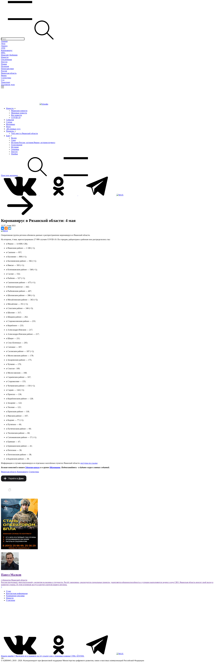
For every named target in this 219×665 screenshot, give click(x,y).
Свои (13, 140)
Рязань (4, 75)
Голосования (16, 145)
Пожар (4, 64)
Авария (4, 41)
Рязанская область (8, 73)
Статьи (9, 122)
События (10, 120)
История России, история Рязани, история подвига (33, 142)
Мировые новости (19, 113)
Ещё (8, 136)
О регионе (10, 600)
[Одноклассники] (6, 228)
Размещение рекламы (15, 596)
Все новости (16, 115)
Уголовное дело (8, 85)
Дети (3, 44)
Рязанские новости (19, 111)
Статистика (6, 78)
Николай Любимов (9, 55)
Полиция (5, 66)
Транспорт (5, 82)
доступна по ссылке (88, 463)
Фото (8, 127)
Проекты (10, 131)
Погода (4, 62)
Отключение (6, 59)
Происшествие (7, 69)
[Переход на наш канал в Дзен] (13, 481)
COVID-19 (15, 117)
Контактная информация (17, 593)
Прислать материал (9, 175)
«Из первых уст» (13, 129)
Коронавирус (6, 50)
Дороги (4, 46)
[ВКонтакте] (2, 228)
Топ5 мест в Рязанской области (24, 133)
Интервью (10, 124)
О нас (8, 591)
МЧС (3, 53)
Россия (4, 71)
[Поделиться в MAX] (4, 231)
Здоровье (15, 149)
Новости (4, 57)
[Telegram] (9, 228)
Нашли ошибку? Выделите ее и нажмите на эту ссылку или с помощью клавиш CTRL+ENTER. (42, 656)
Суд (2, 80)
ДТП (3, 48)
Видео (14, 138)
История (15, 147)
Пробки (14, 154)
